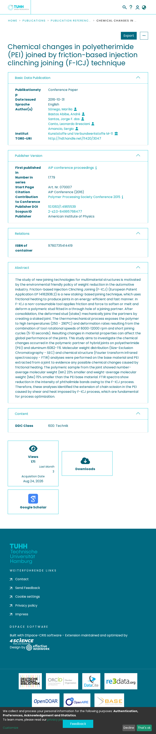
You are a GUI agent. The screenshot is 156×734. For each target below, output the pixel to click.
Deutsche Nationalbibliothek (30, 681)
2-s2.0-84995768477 (65, 211)
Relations (22, 233)
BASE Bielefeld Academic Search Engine (109, 701)
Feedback (78, 723)
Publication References (71, 21)
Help (131, 7)
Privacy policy (26, 605)
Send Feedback (27, 587)
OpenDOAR (45, 701)
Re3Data (120, 681)
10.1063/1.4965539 (62, 206)
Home (12, 21)
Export (129, 35)
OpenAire (77, 701)
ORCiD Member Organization (62, 681)
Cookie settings (27, 596)
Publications (34, 21)
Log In (137, 7)
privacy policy (57, 720)
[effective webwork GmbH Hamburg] (38, 647)
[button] (143, 7)
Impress (21, 614)
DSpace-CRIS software (43, 635)
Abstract (22, 267)
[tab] (78, 78)
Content (21, 413)
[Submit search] (124, 6)
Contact (22, 579)
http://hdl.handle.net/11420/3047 (74, 138)
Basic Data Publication (32, 77)
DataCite (91, 681)
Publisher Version (28, 155)
